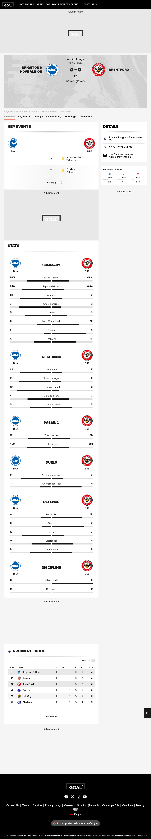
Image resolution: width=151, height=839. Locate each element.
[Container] (32, 70)
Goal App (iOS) (110, 805)
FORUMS (51, 4)
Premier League (76, 59)
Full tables (51, 716)
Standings (70, 116)
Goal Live (127, 805)
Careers (68, 805)
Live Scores (26, 4)
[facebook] (66, 797)
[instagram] (78, 797)
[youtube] (84, 797)
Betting (140, 805)
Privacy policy (53, 805)
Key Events (24, 116)
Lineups (38, 116)
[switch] (92, 660)
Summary (9, 116)
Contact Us (12, 805)
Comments (85, 116)
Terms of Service (32, 805)
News (39, 4)
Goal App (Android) (88, 805)
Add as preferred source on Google (77, 823)
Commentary (53, 116)
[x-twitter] (72, 797)
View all (51, 182)
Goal (21, 835)
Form (84, 660)
